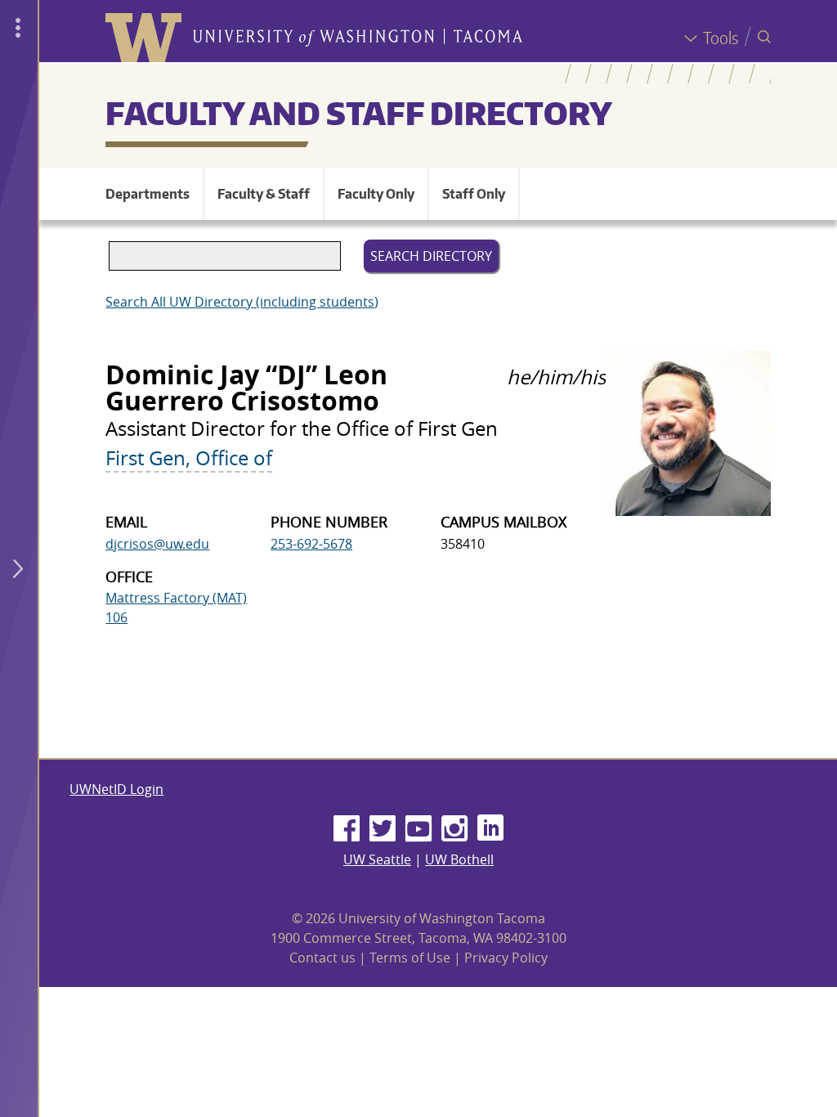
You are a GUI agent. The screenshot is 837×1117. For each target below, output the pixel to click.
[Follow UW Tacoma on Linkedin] (490, 829)
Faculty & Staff (263, 194)
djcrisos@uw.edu (157, 544)
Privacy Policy (506, 958)
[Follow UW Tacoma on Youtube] (418, 829)
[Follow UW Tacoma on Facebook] (346, 829)
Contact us (322, 958)
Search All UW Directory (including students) (241, 302)
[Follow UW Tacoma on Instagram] (454, 829)
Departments (147, 194)
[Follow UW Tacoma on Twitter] (382, 829)
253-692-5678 (311, 544)
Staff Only (473, 194)
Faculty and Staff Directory (358, 112)
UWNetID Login (116, 789)
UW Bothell (459, 859)
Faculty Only (376, 194)
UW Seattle (377, 859)
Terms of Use (409, 958)
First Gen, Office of (188, 458)
